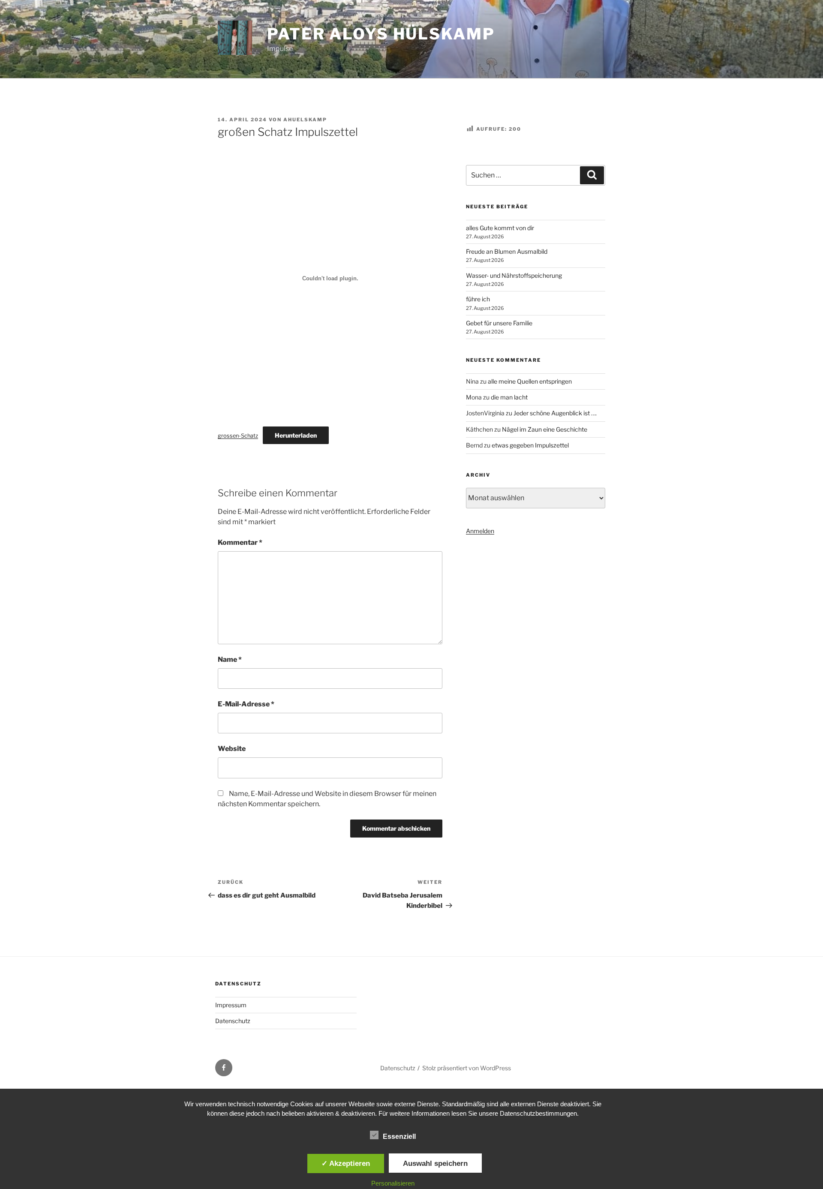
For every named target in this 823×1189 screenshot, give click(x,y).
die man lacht (509, 397)
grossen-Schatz (238, 435)
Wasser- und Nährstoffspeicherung (514, 275)
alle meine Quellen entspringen (530, 381)
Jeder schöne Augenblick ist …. (555, 413)
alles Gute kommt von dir (500, 227)
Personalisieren (393, 1183)
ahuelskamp (305, 120)
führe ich (478, 299)
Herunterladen (296, 435)
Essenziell (399, 1136)
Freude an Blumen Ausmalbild (506, 251)
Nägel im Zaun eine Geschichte (544, 429)
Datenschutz (232, 1020)
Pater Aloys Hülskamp (381, 33)
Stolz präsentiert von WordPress (466, 1068)
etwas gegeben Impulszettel (530, 445)
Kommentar (240, 542)
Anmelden (480, 530)
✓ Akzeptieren (345, 1163)
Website (232, 749)
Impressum (230, 1005)
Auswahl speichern (435, 1163)
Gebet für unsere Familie (499, 323)
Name (230, 659)
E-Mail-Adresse (246, 704)
